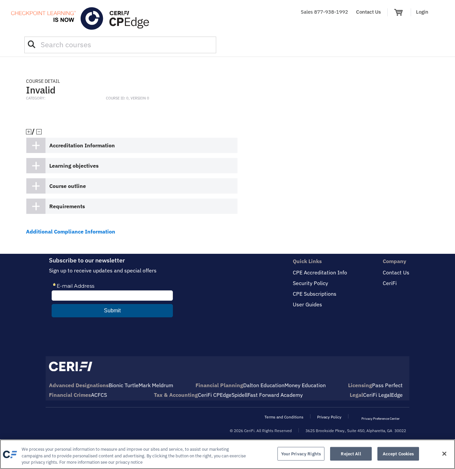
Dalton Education (263, 385)
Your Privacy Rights (301, 453)
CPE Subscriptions (314, 293)
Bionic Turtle (124, 385)
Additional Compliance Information (70, 231)
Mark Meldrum (156, 385)
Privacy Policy (329, 416)
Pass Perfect (387, 385)
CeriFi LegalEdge (383, 394)
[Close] (444, 453)
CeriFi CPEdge (214, 394)
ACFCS (99, 394)
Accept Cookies (398, 453)
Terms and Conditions (283, 416)
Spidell (239, 394)
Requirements (67, 206)
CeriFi (390, 283)
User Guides (307, 304)
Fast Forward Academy (275, 394)
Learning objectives (74, 165)
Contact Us (368, 11)
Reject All (351, 453)
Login (422, 11)
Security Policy (310, 283)
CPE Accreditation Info (320, 272)
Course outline (67, 186)
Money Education (305, 385)
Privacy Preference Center (380, 418)
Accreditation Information (82, 145)
